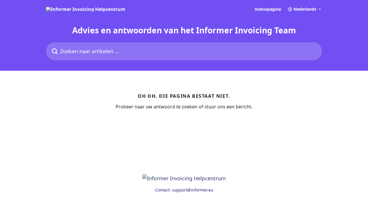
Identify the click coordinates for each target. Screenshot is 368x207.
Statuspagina (268, 9)
